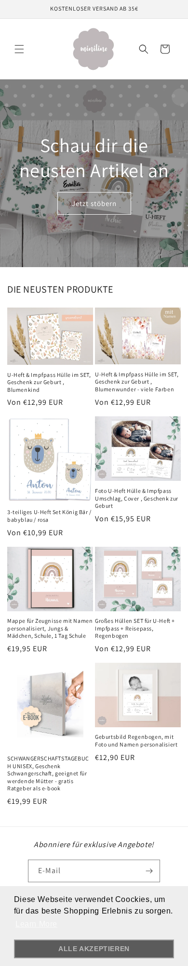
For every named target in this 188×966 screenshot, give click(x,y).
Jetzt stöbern (94, 202)
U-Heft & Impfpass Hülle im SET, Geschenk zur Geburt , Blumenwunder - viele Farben (137, 382)
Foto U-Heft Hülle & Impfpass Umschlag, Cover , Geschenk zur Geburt (136, 498)
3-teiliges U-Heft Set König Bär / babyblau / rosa (49, 515)
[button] (19, 49)
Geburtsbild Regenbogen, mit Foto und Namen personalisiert (136, 740)
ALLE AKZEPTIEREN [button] (94, 949)
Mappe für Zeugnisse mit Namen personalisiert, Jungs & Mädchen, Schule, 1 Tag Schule (50, 628)
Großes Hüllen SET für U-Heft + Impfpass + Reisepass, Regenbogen (135, 628)
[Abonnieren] (149, 871)
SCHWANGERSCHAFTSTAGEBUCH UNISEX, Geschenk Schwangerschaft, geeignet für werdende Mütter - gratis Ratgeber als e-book (48, 773)
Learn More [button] (36, 924)
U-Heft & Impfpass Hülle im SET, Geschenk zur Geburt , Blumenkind (49, 382)
